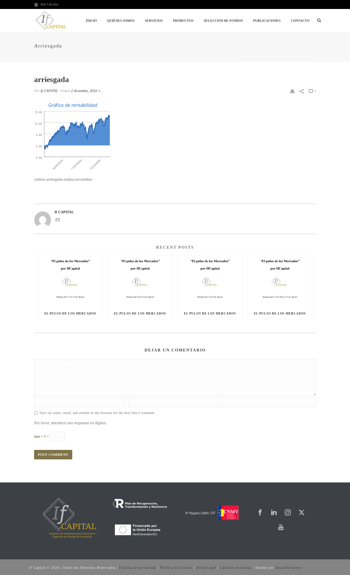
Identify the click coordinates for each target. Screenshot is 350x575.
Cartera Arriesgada (272, 56)
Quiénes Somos (121, 21)
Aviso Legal (206, 568)
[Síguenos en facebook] (260, 512)
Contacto (300, 21)
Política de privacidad (137, 568)
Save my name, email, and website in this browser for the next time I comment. (97, 413)
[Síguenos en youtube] (281, 527)
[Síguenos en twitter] (301, 512)
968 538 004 (49, 4)
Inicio (91, 21)
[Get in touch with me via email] (58, 221)
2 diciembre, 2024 (84, 91)
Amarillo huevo (288, 568)
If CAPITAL (49, 91)
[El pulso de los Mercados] (70, 281)
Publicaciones (267, 21)
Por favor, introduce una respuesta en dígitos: (70, 423)
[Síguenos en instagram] (288, 512)
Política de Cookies (176, 568)
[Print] (292, 91)
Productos (183, 21)
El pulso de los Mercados (70, 313)
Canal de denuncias (236, 568)
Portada (245, 56)
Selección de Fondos (223, 21)
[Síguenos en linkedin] (274, 512)
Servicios (154, 21)
